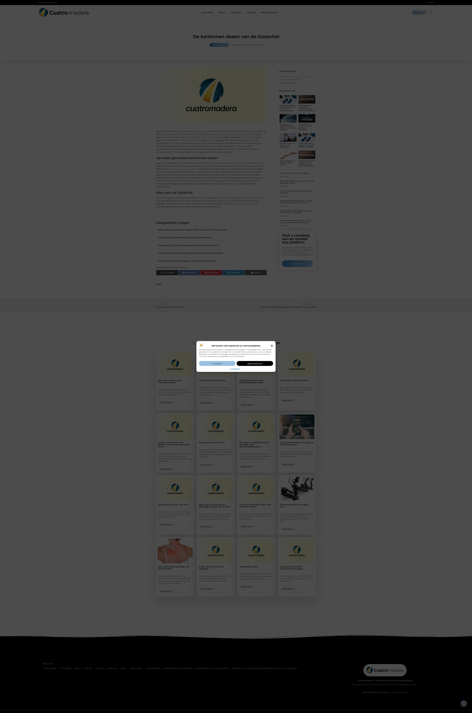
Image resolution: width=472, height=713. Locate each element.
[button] (272, 345)
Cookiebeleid (235, 369)
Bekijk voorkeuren (254, 363)
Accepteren (217, 363)
